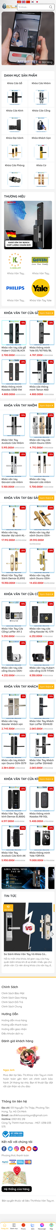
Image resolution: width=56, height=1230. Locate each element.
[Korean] (33, 1)
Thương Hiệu (14, 196)
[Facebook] (4, 1148)
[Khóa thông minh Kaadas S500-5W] (14, 371)
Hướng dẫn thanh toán (15, 1024)
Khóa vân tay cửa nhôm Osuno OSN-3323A (40, 442)
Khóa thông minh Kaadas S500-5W (12, 388)
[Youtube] (22, 1148)
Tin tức (10, 896)
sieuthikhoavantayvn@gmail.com (28, 1115)
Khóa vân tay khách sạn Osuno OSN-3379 (14, 762)
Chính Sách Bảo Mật (13, 993)
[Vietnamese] (19, 1)
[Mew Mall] (23, 878)
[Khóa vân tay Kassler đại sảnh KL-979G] (14, 517)
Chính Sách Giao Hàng (14, 997)
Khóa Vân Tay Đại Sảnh (23, 498)
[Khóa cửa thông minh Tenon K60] (42, 371)
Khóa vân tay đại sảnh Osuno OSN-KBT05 (40, 534)
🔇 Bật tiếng (45, 62)
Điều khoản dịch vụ (12, 1033)
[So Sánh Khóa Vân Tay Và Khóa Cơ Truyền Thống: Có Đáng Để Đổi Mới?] (28, 927)
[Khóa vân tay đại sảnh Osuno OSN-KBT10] (42, 560)
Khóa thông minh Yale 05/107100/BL (41, 349)
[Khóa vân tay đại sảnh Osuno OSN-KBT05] (42, 517)
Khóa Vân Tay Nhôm (20, 405)
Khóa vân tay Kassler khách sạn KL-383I (12, 723)
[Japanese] (37, 1)
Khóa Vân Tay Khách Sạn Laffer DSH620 (42, 723)
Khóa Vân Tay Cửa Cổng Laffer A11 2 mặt (12, 630)
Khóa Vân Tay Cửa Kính (23, 779)
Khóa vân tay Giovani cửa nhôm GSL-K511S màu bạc (13, 481)
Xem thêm (46, 313)
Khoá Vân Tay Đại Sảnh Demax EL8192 (13, 577)
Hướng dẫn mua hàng (14, 1020)
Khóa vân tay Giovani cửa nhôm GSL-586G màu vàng (42, 481)
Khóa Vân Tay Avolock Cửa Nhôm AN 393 (13, 442)
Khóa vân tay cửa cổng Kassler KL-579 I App (42, 630)
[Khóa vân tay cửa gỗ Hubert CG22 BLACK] (14, 332)
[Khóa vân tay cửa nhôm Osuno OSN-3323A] (42, 425)
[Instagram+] (16, 1148)
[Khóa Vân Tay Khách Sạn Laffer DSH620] (42, 706)
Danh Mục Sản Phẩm (20, 75)
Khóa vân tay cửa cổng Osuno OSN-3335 (12, 669)
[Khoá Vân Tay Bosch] (28, 225)
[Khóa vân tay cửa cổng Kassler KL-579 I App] (42, 613)
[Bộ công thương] (12, 1133)
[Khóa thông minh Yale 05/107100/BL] (42, 332)
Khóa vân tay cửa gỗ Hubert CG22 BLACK (14, 349)
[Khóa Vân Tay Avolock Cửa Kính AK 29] (14, 837)
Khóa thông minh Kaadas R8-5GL (40, 815)
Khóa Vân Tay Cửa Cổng (24, 594)
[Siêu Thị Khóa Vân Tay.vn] (9, 6)
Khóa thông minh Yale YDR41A (40, 854)
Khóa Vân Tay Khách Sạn (24, 686)
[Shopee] (28, 1148)
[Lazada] (35, 1148)
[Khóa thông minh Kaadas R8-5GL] (42, 798)
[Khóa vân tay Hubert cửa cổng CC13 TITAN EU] (42, 653)
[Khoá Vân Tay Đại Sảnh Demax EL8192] (14, 560)
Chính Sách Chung (12, 1006)
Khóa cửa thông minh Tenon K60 (39, 388)
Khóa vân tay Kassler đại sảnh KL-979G (14, 534)
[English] (24, 1)
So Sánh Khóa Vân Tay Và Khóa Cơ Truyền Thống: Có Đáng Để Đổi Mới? (25, 954)
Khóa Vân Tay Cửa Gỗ (21, 313)
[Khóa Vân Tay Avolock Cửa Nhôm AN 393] (14, 425)
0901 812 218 (18, 1119)
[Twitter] (10, 1148)
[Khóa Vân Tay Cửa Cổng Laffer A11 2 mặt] (14, 613)
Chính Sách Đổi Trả (12, 1002)
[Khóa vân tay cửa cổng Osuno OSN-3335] (14, 653)
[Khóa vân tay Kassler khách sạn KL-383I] (14, 706)
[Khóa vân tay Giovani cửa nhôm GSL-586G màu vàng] (42, 464)
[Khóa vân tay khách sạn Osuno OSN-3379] (14, 745)
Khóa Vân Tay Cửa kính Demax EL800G (13, 815)
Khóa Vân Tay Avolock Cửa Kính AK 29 (14, 854)
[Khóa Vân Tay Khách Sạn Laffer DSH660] (42, 745)
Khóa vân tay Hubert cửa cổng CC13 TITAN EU (42, 669)
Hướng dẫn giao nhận (14, 1029)
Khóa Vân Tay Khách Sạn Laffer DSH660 (42, 762)
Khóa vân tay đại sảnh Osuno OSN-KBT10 (40, 577)
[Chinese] (28, 1)
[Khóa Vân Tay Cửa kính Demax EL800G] (14, 798)
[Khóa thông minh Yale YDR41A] (42, 837)
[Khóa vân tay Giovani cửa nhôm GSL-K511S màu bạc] (14, 464)
